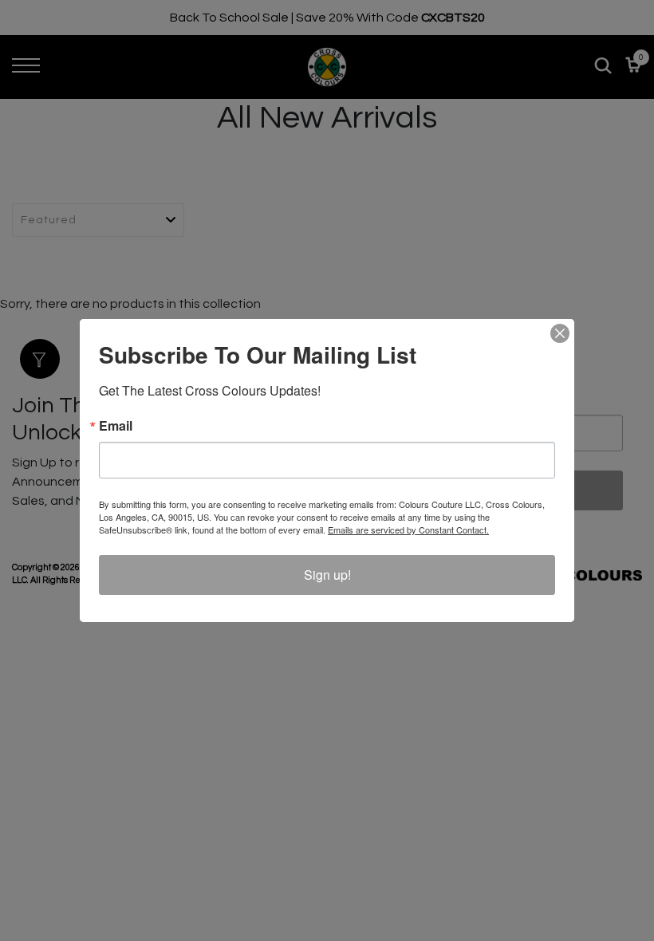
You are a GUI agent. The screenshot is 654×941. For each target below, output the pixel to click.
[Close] (559, 333)
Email (115, 425)
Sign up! (327, 574)
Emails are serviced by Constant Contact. (408, 529)
